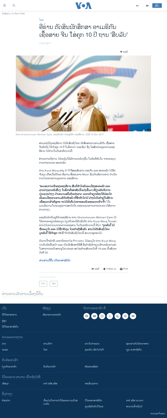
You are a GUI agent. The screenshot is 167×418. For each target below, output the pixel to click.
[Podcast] (125, 316)
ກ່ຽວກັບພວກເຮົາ (9, 366)
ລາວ (4, 343)
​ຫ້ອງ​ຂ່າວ (6, 400)
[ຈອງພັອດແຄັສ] (133, 316)
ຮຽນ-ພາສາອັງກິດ (134, 349)
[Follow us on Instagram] (102, 316)
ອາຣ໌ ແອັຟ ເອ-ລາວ (134, 400)
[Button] (124, 52)
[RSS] (117, 316)
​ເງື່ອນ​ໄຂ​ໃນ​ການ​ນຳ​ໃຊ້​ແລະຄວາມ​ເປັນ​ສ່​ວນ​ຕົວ (60, 402)
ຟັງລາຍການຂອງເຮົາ (52, 314)
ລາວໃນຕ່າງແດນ (92, 343)
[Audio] (138, 5)
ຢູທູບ (4, 320)
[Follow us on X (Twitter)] (110, 316)
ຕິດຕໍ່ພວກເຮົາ (49, 366)
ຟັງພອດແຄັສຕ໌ (91, 366)
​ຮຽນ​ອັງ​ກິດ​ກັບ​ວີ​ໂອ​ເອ (94, 406)
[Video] (147, 5)
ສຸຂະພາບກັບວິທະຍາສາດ (137, 343)
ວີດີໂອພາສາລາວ (9, 314)
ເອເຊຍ (5, 349)
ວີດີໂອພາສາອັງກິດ (10, 326)
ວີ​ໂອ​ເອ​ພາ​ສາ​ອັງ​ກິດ (93, 400)
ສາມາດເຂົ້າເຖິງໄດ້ (134, 406)
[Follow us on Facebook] (87, 316)
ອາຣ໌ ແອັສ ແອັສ (50, 383)
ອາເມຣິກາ (47, 343)
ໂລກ (41, 20)
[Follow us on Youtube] (94, 316)
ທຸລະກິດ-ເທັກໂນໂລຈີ (94, 349)
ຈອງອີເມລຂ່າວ (91, 383)
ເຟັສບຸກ (5, 383)
